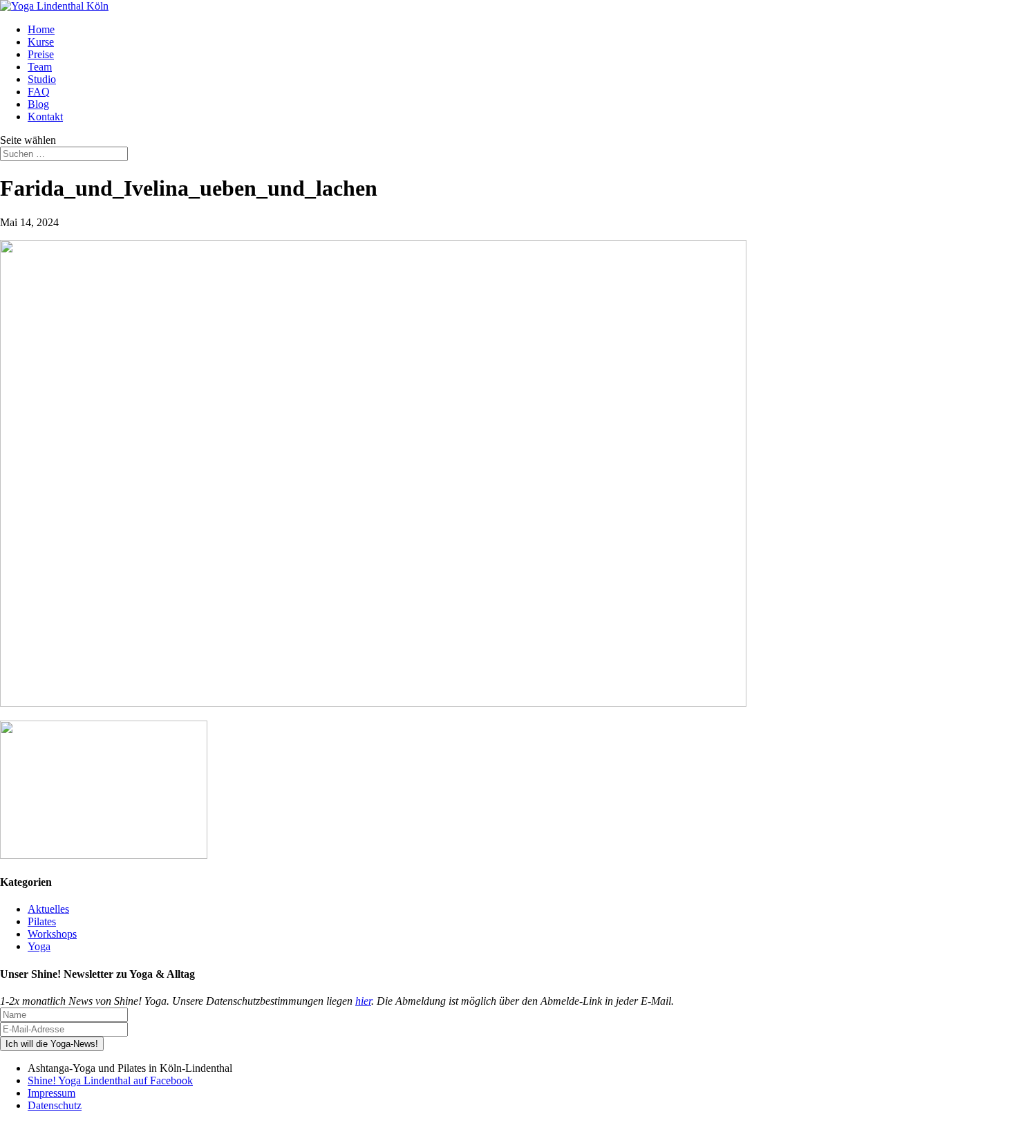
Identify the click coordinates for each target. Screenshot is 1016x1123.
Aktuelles (48, 909)
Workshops (52, 934)
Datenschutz (55, 1105)
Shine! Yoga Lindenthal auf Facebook (110, 1080)
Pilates (42, 921)
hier (363, 1001)
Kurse (41, 42)
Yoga (39, 946)
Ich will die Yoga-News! (52, 1044)
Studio (42, 79)
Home (41, 29)
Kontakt (45, 116)
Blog (38, 104)
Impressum (51, 1093)
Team (40, 67)
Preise (41, 54)
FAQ (39, 92)
